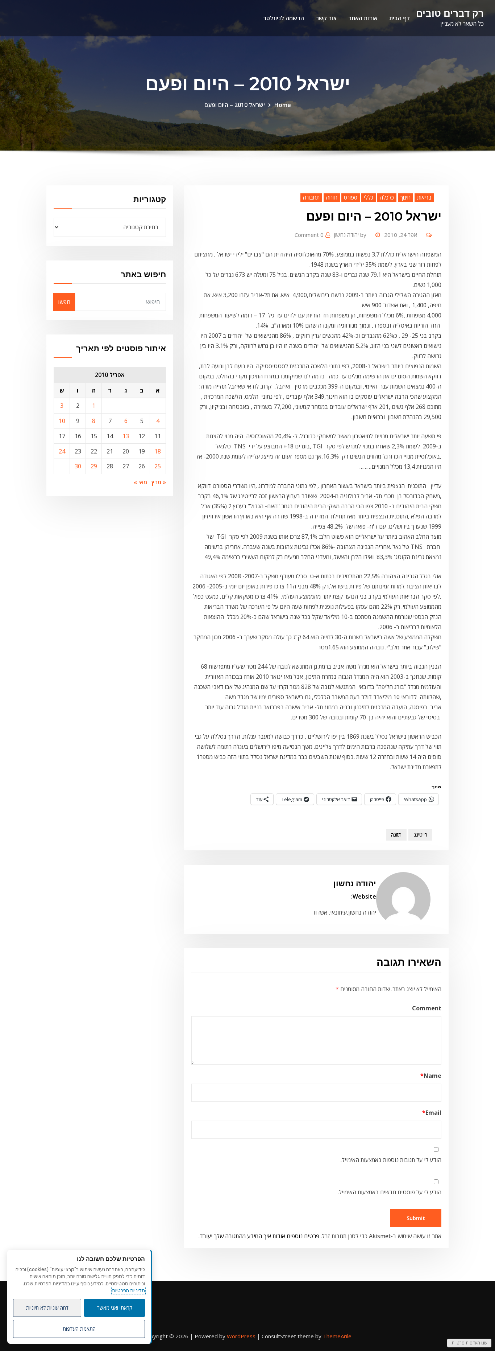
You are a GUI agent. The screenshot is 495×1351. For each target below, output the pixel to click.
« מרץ (158, 482)
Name (430, 1076)
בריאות (424, 197)
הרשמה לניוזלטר (283, 18)
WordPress (241, 1336)
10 (62, 421)
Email (431, 1113)
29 (94, 466)
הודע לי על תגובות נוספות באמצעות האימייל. (391, 1160)
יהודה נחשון (350, 234)
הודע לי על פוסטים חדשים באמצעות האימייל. (389, 1192)
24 (62, 451)
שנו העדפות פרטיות (469, 1343)
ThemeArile (337, 1336)
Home (282, 105)
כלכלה (387, 197)
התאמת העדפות (79, 1328)
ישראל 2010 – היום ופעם (234, 105)
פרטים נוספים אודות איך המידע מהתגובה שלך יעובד (259, 1236)
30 (78, 466)
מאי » (140, 482)
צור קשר (326, 18)
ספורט (350, 197)
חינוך (405, 197)
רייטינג (420, 834)
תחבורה (311, 197)
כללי (368, 197)
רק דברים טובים (450, 13)
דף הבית (399, 18)
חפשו (64, 302)
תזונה (396, 834)
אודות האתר (363, 18)
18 (157, 451)
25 (157, 466)
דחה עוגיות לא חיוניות (47, 1307)
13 (125, 436)
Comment (426, 1008)
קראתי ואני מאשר (114, 1307)
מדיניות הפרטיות (128, 1291)
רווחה (331, 197)
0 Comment (309, 234)
